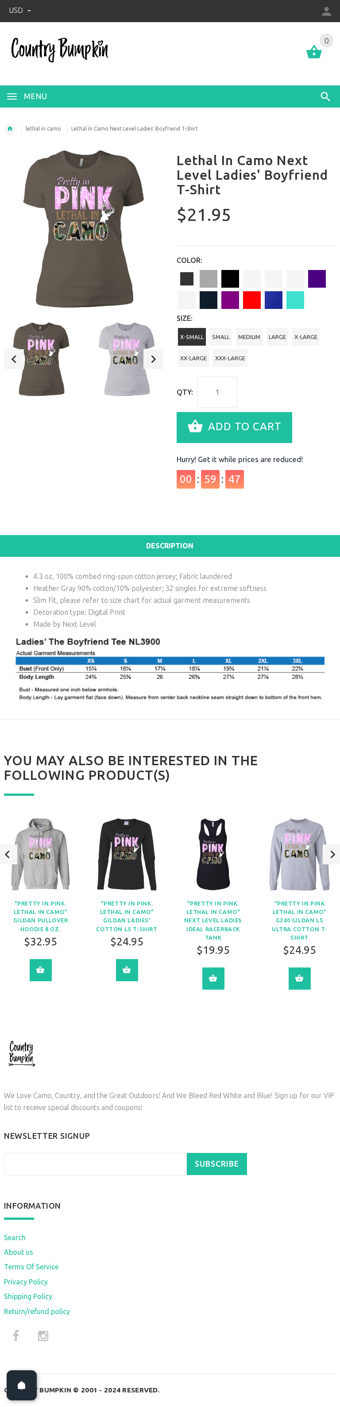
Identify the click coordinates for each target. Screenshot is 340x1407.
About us (18, 1252)
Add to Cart (243, 426)
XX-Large (193, 358)
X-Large (305, 337)
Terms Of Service (31, 1267)
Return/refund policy (37, 1311)
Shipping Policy (28, 1296)
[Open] (22, 1385)
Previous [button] (14, 359)
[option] (41, 359)
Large (277, 337)
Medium (249, 337)
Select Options (41, 970)
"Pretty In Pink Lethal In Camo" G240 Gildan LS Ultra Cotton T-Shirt (299, 920)
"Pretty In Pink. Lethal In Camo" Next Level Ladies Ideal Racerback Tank (213, 920)
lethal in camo (43, 128)
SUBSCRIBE (217, 1164)
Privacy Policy (26, 1282)
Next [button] (153, 359)
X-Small (192, 337)
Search (15, 1237)
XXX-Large (230, 358)
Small (221, 337)
